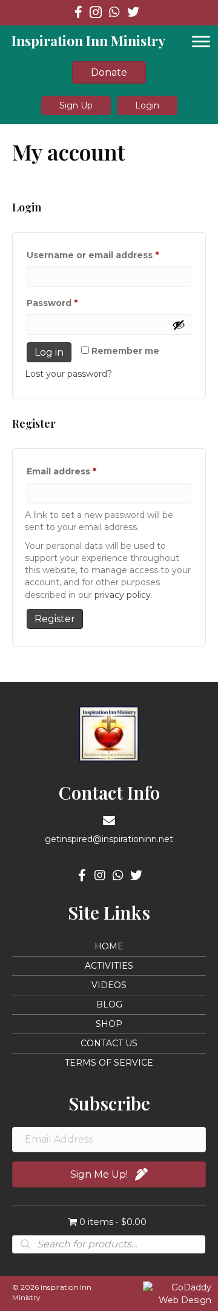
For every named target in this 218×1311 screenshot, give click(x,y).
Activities (109, 965)
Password (73, 302)
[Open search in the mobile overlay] (108, 1244)
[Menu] (201, 42)
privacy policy (122, 594)
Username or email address (109, 255)
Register (55, 619)
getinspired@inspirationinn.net (109, 839)
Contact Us (109, 1043)
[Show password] (178, 324)
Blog (109, 1004)
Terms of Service (109, 1062)
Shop (109, 1023)
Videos (109, 985)
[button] (76, 105)
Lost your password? (68, 373)
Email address (82, 471)
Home (109, 946)
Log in (49, 352)
